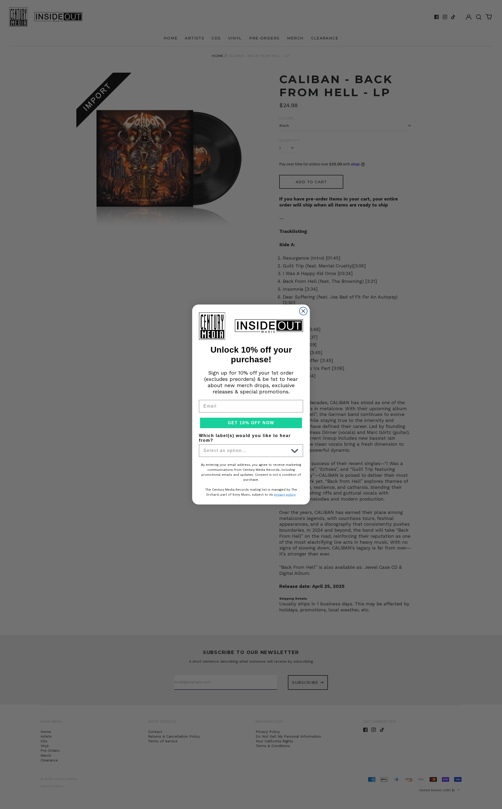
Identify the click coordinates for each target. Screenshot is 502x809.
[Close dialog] (303, 311)
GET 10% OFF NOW (251, 423)
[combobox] (246, 451)
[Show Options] (295, 451)
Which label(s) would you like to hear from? (245, 438)
